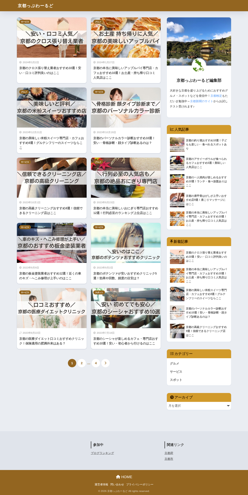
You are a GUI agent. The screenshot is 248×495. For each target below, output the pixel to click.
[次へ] (105, 363)
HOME (126, 477)
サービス (25, 22)
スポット (99, 292)
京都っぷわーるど (36, 5)
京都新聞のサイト (201, 101)
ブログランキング (102, 453)
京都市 (168, 458)
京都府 (168, 453)
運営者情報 (101, 484)
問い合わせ (117, 484)
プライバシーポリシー (139, 484)
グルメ (98, 22)
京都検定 (216, 95)
